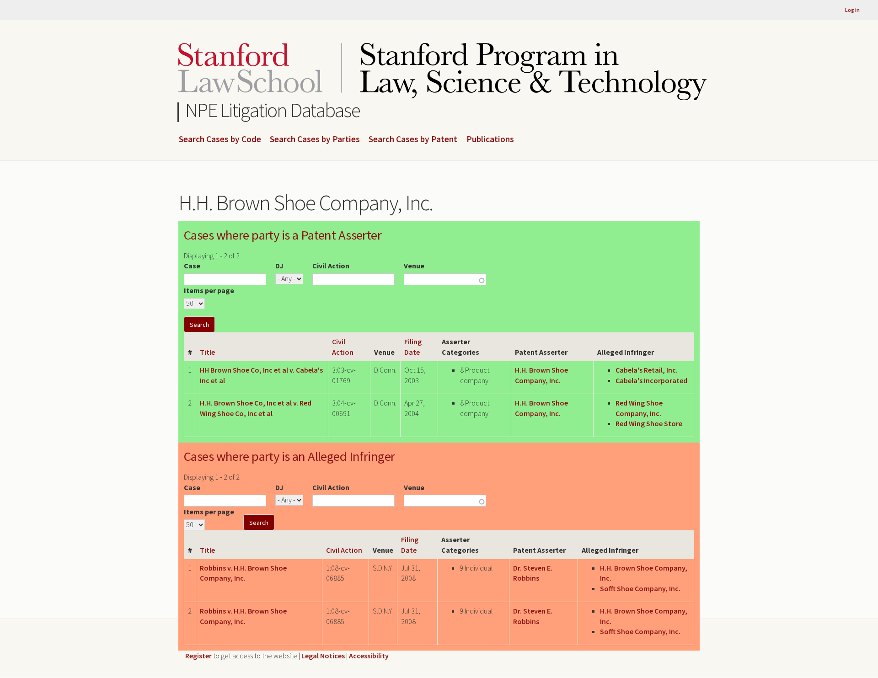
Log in (852, 9)
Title (207, 352)
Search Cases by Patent (413, 139)
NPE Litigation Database (272, 110)
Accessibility (369, 655)
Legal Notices (323, 655)
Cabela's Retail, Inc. (647, 369)
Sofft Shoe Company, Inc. (640, 588)
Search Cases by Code (220, 139)
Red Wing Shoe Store (649, 423)
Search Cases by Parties (315, 139)
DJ (279, 265)
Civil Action (330, 265)
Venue (414, 265)
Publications (490, 139)
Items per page (209, 290)
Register (198, 655)
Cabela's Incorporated (651, 380)
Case (192, 265)
